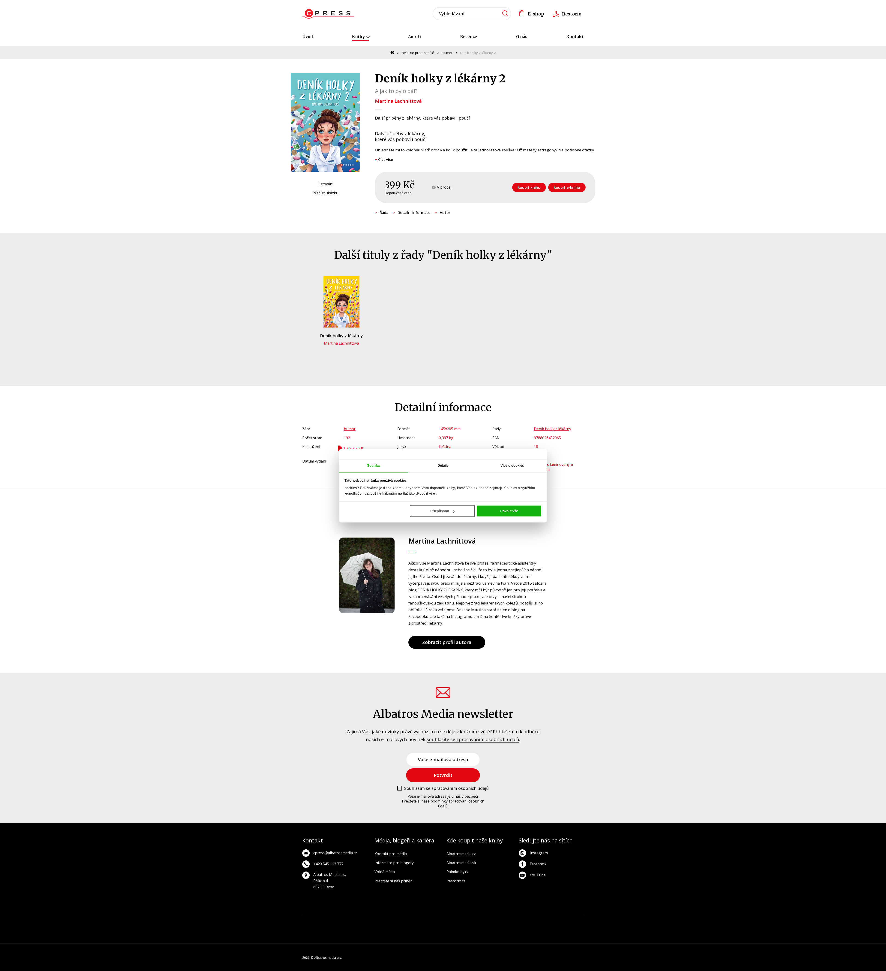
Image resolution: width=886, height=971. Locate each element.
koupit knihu (529, 187)
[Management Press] (435, 922)
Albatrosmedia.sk (461, 862)
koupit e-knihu (567, 187)
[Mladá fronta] (396, 936)
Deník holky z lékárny (341, 335)
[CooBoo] (406, 922)
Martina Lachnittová (398, 101)
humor (350, 428)
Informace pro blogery (394, 862)
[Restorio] (584, 936)
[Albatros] (362, 922)
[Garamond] (443, 936)
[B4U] (510, 922)
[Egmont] (347, 922)
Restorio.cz (455, 881)
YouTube (538, 875)
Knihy (359, 36)
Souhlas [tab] (373, 465)
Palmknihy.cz (457, 871)
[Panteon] (584, 922)
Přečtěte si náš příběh (393, 881)
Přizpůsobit (439, 511)
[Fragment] (524, 922)
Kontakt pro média (390, 853)
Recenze (468, 36)
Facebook (538, 863)
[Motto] (376, 922)
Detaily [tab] (443, 465)
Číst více (385, 159)
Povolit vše (509, 511)
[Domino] (302, 922)
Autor (445, 212)
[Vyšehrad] (480, 922)
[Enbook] (537, 936)
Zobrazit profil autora (446, 642)
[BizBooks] (332, 922)
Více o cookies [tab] (512, 465)
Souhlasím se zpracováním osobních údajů (446, 788)
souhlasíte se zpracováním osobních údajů (473, 739)
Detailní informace (414, 212)
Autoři (414, 36)
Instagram (539, 852)
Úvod (307, 36)
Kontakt (575, 36)
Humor (447, 52)
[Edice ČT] (569, 922)
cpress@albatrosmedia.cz (335, 852)
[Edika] (554, 922)
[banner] (328, 14)
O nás (521, 36)
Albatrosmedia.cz (461, 853)
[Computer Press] (450, 922)
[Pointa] (349, 936)
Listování (325, 183)
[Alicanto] (539, 922)
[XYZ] (391, 922)
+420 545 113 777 (328, 863)
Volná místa (384, 871)
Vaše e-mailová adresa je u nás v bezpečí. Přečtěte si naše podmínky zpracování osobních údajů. (443, 801)
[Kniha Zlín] (465, 922)
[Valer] (317, 922)
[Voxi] (421, 922)
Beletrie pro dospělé (417, 52)
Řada (384, 212)
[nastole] (495, 922)
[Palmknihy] (302, 936)
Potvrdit (443, 775)
